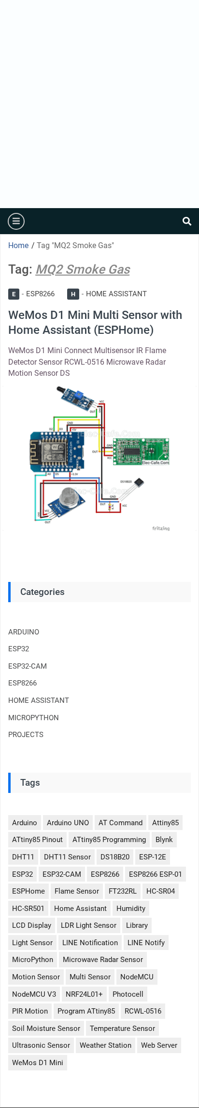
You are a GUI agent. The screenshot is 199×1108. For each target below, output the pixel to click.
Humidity (130, 908)
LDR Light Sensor (88, 925)
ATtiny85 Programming (109, 839)
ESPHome (28, 891)
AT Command (120, 822)
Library (137, 925)
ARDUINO (23, 632)
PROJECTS (25, 734)
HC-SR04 (160, 891)
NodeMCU (137, 977)
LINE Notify (146, 942)
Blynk (164, 839)
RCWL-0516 (143, 1011)
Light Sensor (32, 942)
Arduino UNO (68, 822)
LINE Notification (90, 942)
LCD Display (31, 925)
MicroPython (32, 959)
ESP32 (18, 649)
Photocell (128, 994)
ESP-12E (152, 857)
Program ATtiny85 (86, 1011)
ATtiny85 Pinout (37, 839)
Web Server (159, 1045)
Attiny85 (165, 822)
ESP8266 (33, 294)
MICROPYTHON (33, 717)
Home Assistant (80, 908)
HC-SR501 (28, 908)
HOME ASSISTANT (109, 294)
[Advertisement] (99, 104)
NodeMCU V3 (34, 994)
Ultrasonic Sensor (41, 1045)
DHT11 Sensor (67, 857)
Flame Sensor (77, 891)
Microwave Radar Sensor (103, 959)
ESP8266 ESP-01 (155, 874)
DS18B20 (114, 857)
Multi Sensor (90, 977)
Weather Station (105, 1045)
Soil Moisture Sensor (46, 1028)
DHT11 (23, 857)
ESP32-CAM (27, 666)
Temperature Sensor (122, 1028)
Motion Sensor (36, 977)
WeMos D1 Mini (37, 1062)
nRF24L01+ (84, 994)
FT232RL (123, 891)
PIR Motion (30, 1011)
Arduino (24, 822)
